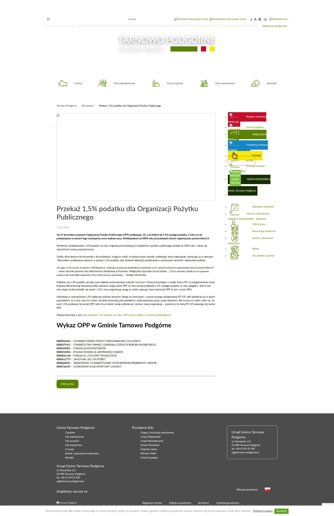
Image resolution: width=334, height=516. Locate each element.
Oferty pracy (259, 224)
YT (105, 491)
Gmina (78, 83)
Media (255, 249)
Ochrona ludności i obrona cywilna (246, 169)
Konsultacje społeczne (264, 231)
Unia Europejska (254, 127)
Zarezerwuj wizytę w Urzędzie (248, 147)
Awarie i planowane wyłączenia (250, 241)
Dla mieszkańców (124, 83)
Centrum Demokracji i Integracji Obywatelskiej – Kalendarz (249, 216)
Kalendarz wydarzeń (263, 207)
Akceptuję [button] (281, 511)
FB (99, 491)
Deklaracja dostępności (274, 26)
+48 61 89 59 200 (70, 478)
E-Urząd (256, 155)
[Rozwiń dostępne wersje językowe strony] (275, 489)
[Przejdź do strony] (191, 19)
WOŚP (249, 161)
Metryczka (67, 384)
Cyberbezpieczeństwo (227, 503)
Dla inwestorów (225, 83)
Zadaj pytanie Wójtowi (247, 137)
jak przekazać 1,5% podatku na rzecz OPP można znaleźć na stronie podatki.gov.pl (127, 315)
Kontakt (272, 83)
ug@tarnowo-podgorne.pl (70, 481)
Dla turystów (175, 83)
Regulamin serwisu (152, 503)
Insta (111, 491)
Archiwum (203, 503)
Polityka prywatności (180, 503)
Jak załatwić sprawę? (263, 256)
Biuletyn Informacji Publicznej (247, 119)
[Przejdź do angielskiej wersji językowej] (265, 19)
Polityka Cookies (263, 511)
